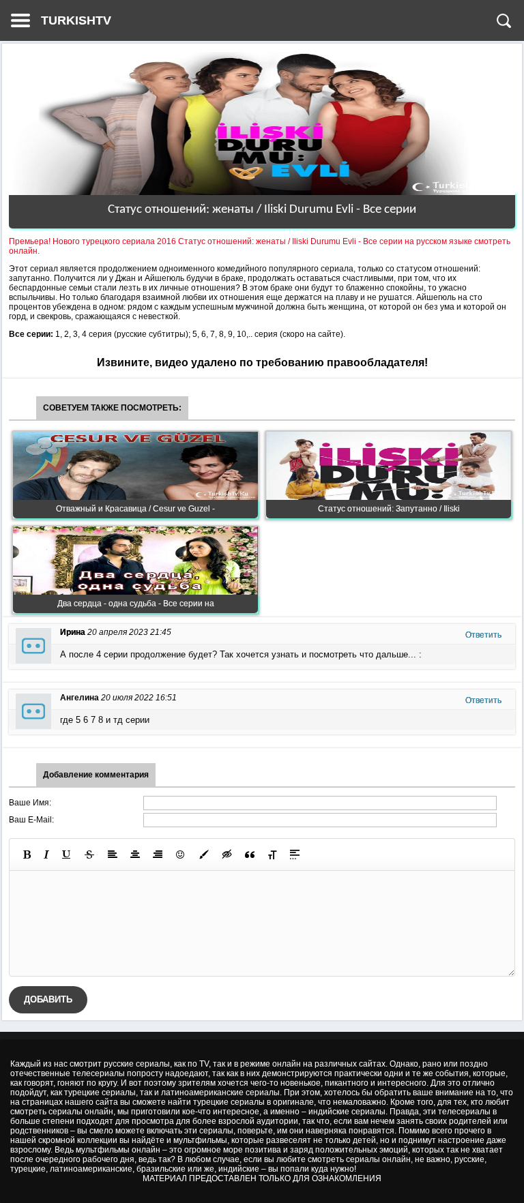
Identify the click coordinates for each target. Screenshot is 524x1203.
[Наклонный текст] (46, 854)
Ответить (483, 635)
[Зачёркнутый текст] (89, 854)
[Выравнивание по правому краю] (157, 854)
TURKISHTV (76, 20)
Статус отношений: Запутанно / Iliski (389, 509)
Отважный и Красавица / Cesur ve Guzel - (135, 509)
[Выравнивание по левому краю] (112, 854)
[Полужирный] (27, 854)
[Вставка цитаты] (249, 854)
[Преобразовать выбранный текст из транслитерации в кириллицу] (272, 854)
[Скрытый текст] (227, 854)
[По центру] (135, 854)
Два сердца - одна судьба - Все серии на (135, 603)
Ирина (72, 632)
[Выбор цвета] (204, 854)
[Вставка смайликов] (180, 854)
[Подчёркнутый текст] (66, 854)
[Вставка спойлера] (294, 854)
